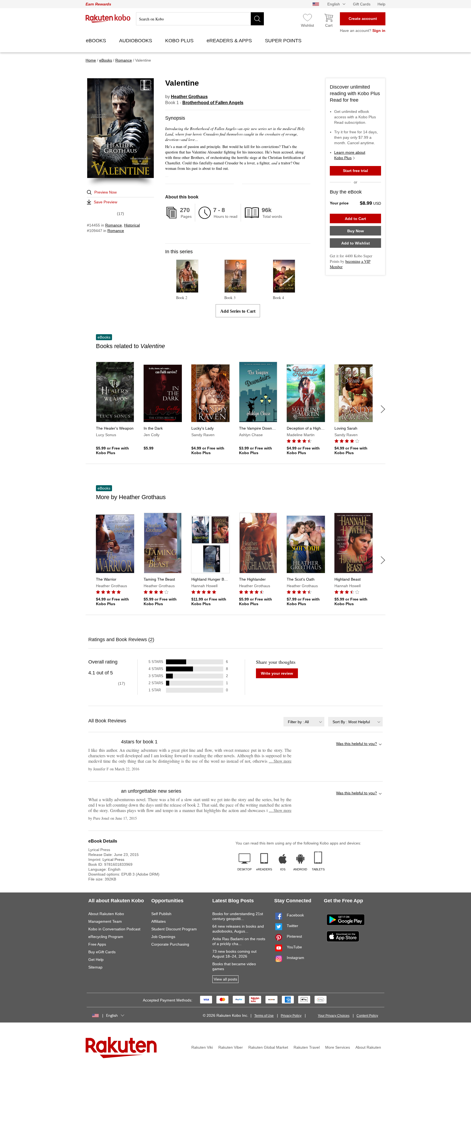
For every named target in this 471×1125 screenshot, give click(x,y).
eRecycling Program (105, 936)
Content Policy (367, 1016)
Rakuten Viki (202, 1047)
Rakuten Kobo (108, 18)
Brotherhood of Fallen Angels (212, 102)
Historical (132, 225)
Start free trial (355, 170)
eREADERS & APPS (230, 40)
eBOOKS (96, 40)
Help (381, 4)
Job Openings (163, 936)
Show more (280, 761)
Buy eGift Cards (102, 952)
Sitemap (95, 967)
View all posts (225, 979)
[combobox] (303, 721)
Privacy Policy (291, 1016)
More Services (337, 1047)
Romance (113, 225)
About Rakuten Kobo (106, 914)
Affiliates (158, 921)
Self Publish (161, 914)
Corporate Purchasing (170, 944)
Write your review (277, 673)
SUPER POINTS (284, 40)
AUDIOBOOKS (136, 40)
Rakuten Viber (230, 1047)
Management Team (105, 921)
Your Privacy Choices (333, 1016)
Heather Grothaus (189, 96)
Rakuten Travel (307, 1047)
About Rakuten (368, 1047)
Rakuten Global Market (268, 1047)
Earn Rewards (98, 4)
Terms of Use (264, 1016)
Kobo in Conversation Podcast (114, 929)
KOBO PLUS (180, 40)
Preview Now (105, 192)
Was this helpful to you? (356, 743)
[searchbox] (200, 18)
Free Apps (97, 944)
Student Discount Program (174, 929)
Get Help (96, 959)
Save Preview (105, 202)
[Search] (257, 18)
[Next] (383, 409)
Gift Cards (361, 4)
